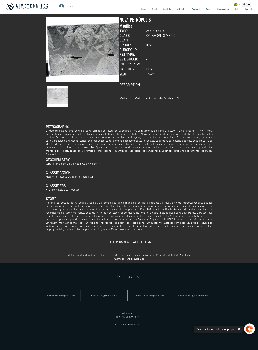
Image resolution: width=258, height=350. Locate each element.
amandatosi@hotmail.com (193, 295)
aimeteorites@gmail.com (61, 295)
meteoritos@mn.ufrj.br (103, 295)
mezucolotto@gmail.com (150, 295)
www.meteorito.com (130, 229)
